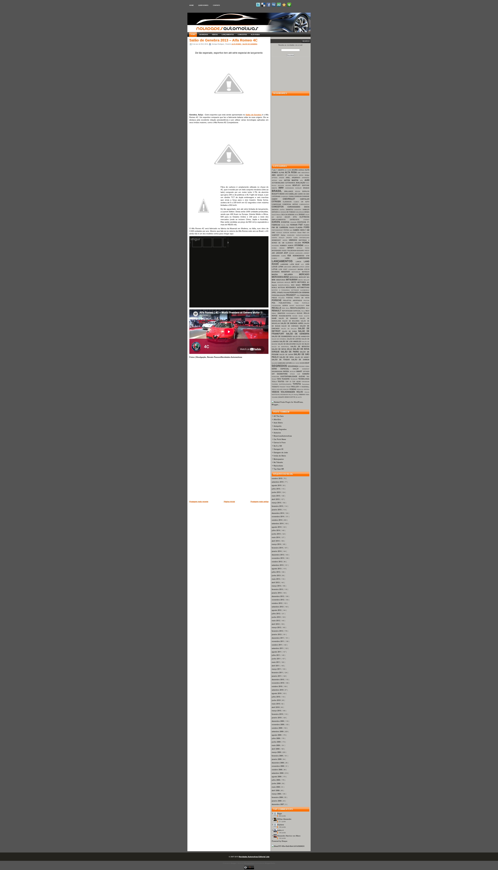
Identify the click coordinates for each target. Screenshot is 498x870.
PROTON (306, 300)
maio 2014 (276, 537)
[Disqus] (228, 397)
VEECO (274, 389)
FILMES (306, 225)
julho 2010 (276, 696)
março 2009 (276, 752)
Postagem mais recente (198, 501)
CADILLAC (293, 194)
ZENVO (287, 397)
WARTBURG (276, 394)
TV (300, 387)
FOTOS (286, 230)
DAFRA (283, 209)
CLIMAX (297, 202)
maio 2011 (276, 662)
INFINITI (292, 248)
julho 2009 (276, 738)
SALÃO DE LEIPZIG (294, 339)
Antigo (307, 175)
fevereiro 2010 (277, 714)
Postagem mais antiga (259, 501)
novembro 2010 (278, 683)
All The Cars (278, 416)
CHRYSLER (304, 199)
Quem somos (203, 5)
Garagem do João (281, 452)
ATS (302, 180)
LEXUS (275, 266)
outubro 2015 (277, 478)
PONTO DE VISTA (301, 298)
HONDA (305, 242)
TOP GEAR (297, 381)
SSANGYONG (283, 374)
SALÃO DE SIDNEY (302, 357)
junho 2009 (276, 742)
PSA (275, 303)
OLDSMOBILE (304, 290)
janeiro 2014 (277, 551)
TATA (279, 379)
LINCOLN (295, 267)
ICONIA (275, 248)
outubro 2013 (277, 561)
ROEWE (300, 313)
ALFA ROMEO (237, 44)
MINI (274, 279)
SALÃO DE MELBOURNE (287, 344)
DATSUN (275, 212)
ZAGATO (281, 397)
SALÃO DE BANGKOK (289, 318)
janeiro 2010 (277, 717)
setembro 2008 (278, 773)
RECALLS (277, 307)
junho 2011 (276, 658)
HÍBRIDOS (294, 240)
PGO (298, 295)
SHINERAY (305, 369)
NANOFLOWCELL (284, 285)
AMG (274, 175)
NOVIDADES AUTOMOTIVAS (297, 287)
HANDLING (291, 235)
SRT (274, 374)
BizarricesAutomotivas (283, 436)
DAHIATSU (290, 209)
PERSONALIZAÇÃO (279, 295)
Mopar (274, 282)
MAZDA (278, 274)
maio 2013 (276, 579)
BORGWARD (290, 188)
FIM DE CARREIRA (280, 227)
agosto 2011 (277, 651)
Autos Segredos (280, 429)
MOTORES (302, 282)
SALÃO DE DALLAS (289, 329)
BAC (307, 183)
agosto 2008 (277, 776)
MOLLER (306, 280)
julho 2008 (276, 780)
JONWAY (306, 253)
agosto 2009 (277, 735)
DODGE (302, 214)
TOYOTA (297, 383)
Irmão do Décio (280, 455)
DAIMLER (306, 209)
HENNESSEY (277, 240)
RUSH (301, 316)
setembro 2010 (278, 690)
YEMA (307, 394)
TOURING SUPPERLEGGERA (282, 384)
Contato (216, 5)
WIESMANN (284, 394)
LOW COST (283, 269)
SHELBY (297, 369)
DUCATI (289, 217)
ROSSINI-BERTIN (285, 316)
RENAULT (277, 310)
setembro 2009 (278, 731)
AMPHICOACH (293, 175)
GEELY (303, 230)
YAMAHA (302, 394)
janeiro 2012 (277, 634)
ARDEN (282, 178)
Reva (303, 311)
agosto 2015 (277, 485)
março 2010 (276, 710)
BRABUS (306, 188)
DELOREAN (300, 212)
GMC (274, 232)
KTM (307, 256)
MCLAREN (291, 274)
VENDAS (293, 389)
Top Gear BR (279, 469)
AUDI (307, 180)
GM (308, 230)
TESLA (275, 381)
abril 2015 (276, 499)
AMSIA (302, 175)
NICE (293, 285)
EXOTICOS (302, 222)
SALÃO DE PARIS (290, 351)
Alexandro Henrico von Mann (288, 835)
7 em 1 (275, 170)
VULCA (307, 392)
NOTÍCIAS (282, 287)
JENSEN (292, 253)
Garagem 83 (278, 449)
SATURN (289, 363)
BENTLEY (297, 185)
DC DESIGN (282, 212)
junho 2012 (276, 617)
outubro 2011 (277, 644)
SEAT (307, 363)
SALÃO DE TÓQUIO (281, 359)
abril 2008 (276, 790)
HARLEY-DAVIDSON (302, 235)
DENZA (306, 212)
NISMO (299, 285)
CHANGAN (298, 196)
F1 (308, 222)
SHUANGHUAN (277, 371)
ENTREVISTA (296, 219)
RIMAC (275, 313)
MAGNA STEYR (303, 269)
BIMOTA (275, 188)
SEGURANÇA (293, 366)
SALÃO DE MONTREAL (281, 347)
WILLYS (291, 394)
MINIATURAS (281, 280)
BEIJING (289, 185)
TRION (288, 387)
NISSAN (305, 284)
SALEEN (275, 363)
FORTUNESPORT (278, 230)
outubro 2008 (277, 769)
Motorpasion (279, 459)
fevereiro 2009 (277, 755)
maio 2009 (276, 745)
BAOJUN (281, 185)
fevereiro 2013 (277, 589)
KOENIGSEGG (299, 255)
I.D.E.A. (306, 245)
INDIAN (283, 248)
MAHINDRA (276, 272)
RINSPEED (282, 313)
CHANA (291, 196)
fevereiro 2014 (277, 547)
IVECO (307, 250)
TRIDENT (283, 387)
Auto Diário (278, 422)
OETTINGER (295, 290)
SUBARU (305, 374)
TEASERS (286, 379)
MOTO (294, 282)
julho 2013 (276, 572)
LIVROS (302, 267)
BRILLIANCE (289, 191)
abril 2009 (276, 749)
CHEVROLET (291, 198)
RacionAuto (278, 465)
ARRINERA (305, 178)
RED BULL (286, 308)
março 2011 (276, 669)
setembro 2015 (278, 482)
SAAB (275, 318)
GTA (308, 233)
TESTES (281, 381)
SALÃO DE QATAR (286, 354)
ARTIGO (275, 180)
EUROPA (276, 221)
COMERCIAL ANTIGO (290, 204)
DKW (297, 214)
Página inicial (229, 501)
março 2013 (276, 586)
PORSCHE (277, 300)
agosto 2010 (277, 693)
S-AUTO (306, 316)
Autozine (277, 432)
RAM (307, 305)
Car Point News (280, 439)
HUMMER (284, 245)
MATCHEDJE (297, 272)
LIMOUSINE (288, 267)
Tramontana (305, 384)
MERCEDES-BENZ (281, 276)
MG (308, 277)
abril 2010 (276, 707)
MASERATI (286, 271)
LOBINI (307, 267)
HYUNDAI (299, 245)
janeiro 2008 (277, 801)
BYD (287, 194)
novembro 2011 (278, 641)
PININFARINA (304, 295)
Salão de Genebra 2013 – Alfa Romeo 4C (223, 40)
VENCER (286, 389)
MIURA (301, 280)
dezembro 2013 (278, 554)
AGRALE (301, 170)
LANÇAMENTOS (228, 35)
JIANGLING (299, 253)
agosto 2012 (277, 610)
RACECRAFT (301, 305)
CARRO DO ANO (303, 194)
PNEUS (275, 298)
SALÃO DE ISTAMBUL (279, 339)
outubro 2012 (277, 603)
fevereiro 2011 (277, 672)
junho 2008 (276, 783)
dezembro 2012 (278, 596)
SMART (299, 371)
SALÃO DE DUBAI (290, 331)
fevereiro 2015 (277, 506)
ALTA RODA (255, 35)
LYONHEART (293, 269)
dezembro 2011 (278, 638)
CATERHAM (276, 196)
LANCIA (300, 261)
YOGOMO (275, 397)
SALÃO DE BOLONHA (291, 321)
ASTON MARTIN (292, 180)
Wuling (296, 394)
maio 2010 (276, 703)
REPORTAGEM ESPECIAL (291, 311)
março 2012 (276, 627)
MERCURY (303, 277)
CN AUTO (305, 202)
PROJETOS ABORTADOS (293, 300)
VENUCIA (300, 389)
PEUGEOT (291, 294)
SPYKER (306, 371)
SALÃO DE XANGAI (300, 359)
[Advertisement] (236, 516)
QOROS (285, 305)
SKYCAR (293, 371)
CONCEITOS (242, 35)
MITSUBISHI (292, 279)
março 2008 (276, 794)
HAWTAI (275, 238)
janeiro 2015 (277, 509)
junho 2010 (276, 700)
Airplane (280, 824)
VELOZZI (280, 389)
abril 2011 (276, 665)
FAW (288, 225)
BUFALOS (305, 191)
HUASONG (276, 245)
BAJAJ (275, 185)
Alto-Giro (277, 419)
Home (191, 5)
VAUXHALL (305, 387)
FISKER (292, 227)
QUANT (292, 305)
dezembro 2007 (278, 804)
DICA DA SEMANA (288, 214)
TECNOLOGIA (303, 379)
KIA (290, 255)
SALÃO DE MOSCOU (299, 346)
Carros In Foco (280, 442)
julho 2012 (276, 613)
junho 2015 (276, 492)
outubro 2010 (277, 686)
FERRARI (294, 225)
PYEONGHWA (277, 305)
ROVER (295, 316)
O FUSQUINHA (285, 290)
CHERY (277, 199)
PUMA (298, 303)
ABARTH (281, 170)
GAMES (296, 230)
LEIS (307, 264)
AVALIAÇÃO (301, 182)
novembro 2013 (278, 558)
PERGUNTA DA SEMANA (299, 292)
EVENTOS (285, 222)
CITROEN (277, 201)
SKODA (286, 371)
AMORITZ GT (282, 175)
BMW (282, 187)
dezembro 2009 (278, 721)
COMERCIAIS (277, 204)
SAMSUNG (282, 363)
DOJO (307, 214)
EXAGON (294, 222)
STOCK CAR (296, 374)
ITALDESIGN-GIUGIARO (296, 250)
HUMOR (291, 245)
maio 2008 (276, 787)
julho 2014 (276, 530)
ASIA (281, 180)
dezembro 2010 (278, 679)
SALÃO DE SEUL (287, 357)
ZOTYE (293, 397)
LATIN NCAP (295, 264)
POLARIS (282, 298)
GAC (291, 230)
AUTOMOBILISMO (278, 183)
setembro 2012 (278, 606)
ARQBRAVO (297, 177)
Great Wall (302, 232)
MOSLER (288, 282)
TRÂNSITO (276, 387)
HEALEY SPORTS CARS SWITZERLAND (294, 238)
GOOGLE (279, 233)
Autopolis (277, 426)
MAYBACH (305, 272)
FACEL (283, 225)
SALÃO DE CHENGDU (290, 326)
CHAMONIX (284, 196)
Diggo (279, 813)
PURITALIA (305, 303)
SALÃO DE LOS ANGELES (290, 341)
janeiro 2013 (277, 593)
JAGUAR (280, 253)
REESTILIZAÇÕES (298, 308)
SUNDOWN (276, 376)
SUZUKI (302, 376)
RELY (307, 308)
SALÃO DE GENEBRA (249, 44)
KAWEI (284, 256)
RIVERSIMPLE (291, 313)
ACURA (295, 170)
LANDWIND (285, 264)
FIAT (301, 224)
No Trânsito (278, 462)
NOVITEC (275, 290)
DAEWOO (276, 209)
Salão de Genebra (254, 115)
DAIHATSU (298, 209)
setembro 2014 (278, 523)
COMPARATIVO (304, 204)
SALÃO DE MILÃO (302, 344)
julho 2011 (276, 655)
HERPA (286, 240)
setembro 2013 (278, 565)
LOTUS (275, 269)
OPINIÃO (280, 292)
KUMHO (278, 258)
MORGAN (281, 282)
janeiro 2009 (277, 759)
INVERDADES (277, 250)
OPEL (274, 292)
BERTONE (305, 185)
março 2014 (276, 544)
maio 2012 (276, 620)
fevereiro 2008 (277, 797)
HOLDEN (298, 243)
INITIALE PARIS (303, 248)
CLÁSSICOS (288, 202)
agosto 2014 (277, 527)
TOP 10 (288, 381)
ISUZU (284, 250)
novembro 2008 (278, 766)
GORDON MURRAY (290, 233)
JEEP (286, 253)
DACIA (306, 207)
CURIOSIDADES (295, 207)
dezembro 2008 (278, 762)
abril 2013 (276, 582)
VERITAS (306, 389)
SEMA (307, 366)
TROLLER (295, 386)
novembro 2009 (278, 724)
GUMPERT (276, 235)
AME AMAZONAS (303, 173)
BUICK (282, 194)
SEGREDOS (203, 35)
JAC (274, 253)
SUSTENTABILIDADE (289, 376)
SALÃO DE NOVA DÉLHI (282, 349)
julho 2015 (276, 488)
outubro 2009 (277, 728)
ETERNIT (306, 220)
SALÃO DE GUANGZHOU (282, 336)
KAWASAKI (276, 256)
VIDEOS (215, 35)
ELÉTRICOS (304, 217)
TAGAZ (274, 379)
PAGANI (286, 292)
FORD (306, 227)
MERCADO (304, 274)
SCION (302, 363)
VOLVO (300, 391)
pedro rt (280, 830)
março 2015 (276, 502)
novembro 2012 (278, 599)
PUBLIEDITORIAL (286, 303)
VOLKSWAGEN (288, 391)
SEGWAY (302, 366)
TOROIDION (305, 382)
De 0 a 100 (278, 446)
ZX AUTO (299, 397)
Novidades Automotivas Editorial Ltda (254, 856)
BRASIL (278, 191)
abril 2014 (276, 541)
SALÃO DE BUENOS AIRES (292, 323)
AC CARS (288, 170)
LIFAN (281, 266)
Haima (284, 235)
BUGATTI (275, 194)
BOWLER (299, 188)
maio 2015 (276, 495)
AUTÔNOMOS (290, 183)
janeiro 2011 (277, 676)
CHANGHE (305, 196)
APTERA (275, 178)
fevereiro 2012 (277, 631)
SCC (294, 363)
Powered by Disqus (279, 841)
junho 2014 (276, 534)
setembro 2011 (278, 648)
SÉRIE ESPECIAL (282, 368)
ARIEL (289, 177)
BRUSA (298, 191)
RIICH (307, 311)
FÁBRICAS (276, 225)
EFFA (296, 217)
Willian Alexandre (284, 819)
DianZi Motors (276, 214)
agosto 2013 (277, 568)
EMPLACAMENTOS (281, 219)
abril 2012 (276, 624)
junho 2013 (276, 575)
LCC (303, 264)
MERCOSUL (294, 277)
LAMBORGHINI (303, 258)
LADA (291, 258)
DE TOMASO (291, 212)
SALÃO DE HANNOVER (301, 336)
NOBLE (275, 287)
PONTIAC (290, 298)
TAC (307, 376)
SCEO (298, 363)
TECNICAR (294, 379)
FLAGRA (300, 227)
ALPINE (282, 172)
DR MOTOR (278, 217)
